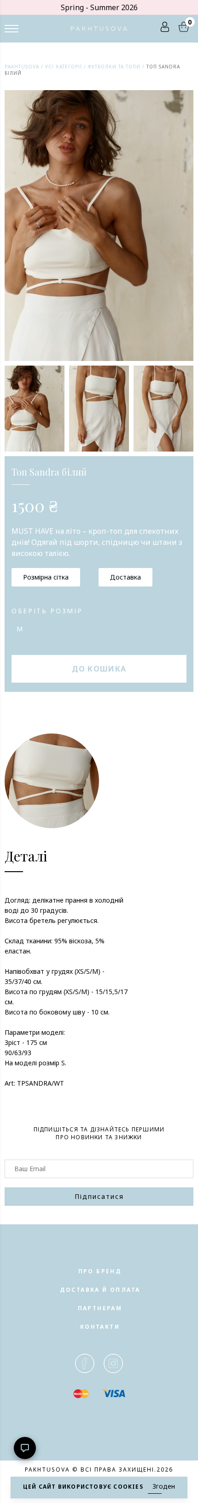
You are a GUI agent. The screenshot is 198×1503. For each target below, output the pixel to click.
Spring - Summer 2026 (99, 7)
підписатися (99, 1196)
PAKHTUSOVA (22, 66)
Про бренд (100, 1271)
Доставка (125, 577)
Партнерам (100, 1308)
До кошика (99, 669)
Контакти (100, 1327)
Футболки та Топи (114, 66)
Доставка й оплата (100, 1290)
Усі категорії (63, 66)
